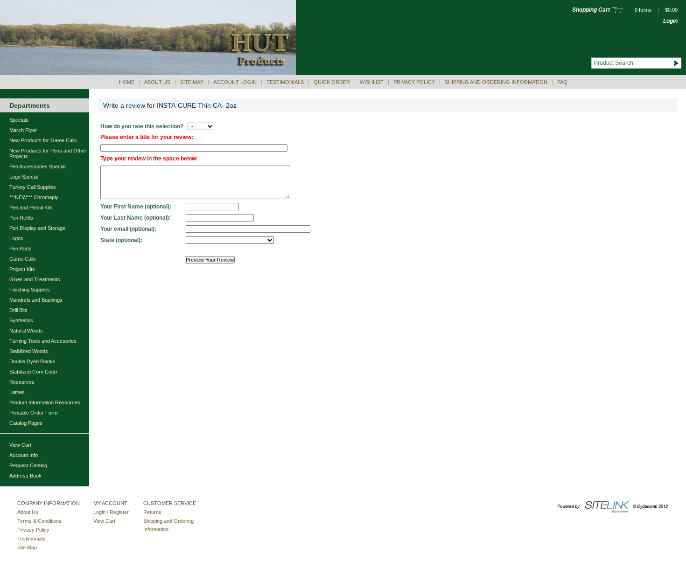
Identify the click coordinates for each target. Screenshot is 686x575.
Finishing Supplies (29, 289)
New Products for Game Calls (43, 140)
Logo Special (23, 177)
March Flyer (23, 130)
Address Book (25, 475)
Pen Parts (20, 248)
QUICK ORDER (332, 82)
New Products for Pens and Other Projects (47, 153)
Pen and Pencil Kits (31, 207)
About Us (157, 82)
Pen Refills (21, 218)
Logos (16, 238)
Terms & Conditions (39, 521)
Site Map (191, 82)
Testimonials (285, 82)
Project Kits (22, 269)
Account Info (23, 455)
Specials (18, 120)
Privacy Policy (414, 82)
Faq (562, 82)
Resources (22, 382)
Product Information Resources (44, 402)
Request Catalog (28, 465)
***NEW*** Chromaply (33, 197)
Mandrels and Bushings (36, 300)
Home (126, 82)
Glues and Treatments (34, 279)
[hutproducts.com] (148, 73)
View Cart (20, 445)
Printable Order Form (33, 413)
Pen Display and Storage (37, 228)
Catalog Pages (25, 423)
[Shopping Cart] (617, 10)
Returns (152, 512)
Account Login (235, 82)
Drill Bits (18, 310)
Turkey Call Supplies (32, 187)
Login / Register (111, 512)
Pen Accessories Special (37, 166)
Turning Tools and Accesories (43, 341)
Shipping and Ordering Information (496, 82)
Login (670, 21)
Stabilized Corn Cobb (33, 371)
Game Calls (22, 259)
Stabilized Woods (28, 351)
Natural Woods (26, 330)
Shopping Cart (591, 10)
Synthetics (21, 320)
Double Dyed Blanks (32, 361)
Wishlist (372, 82)
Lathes (17, 392)
